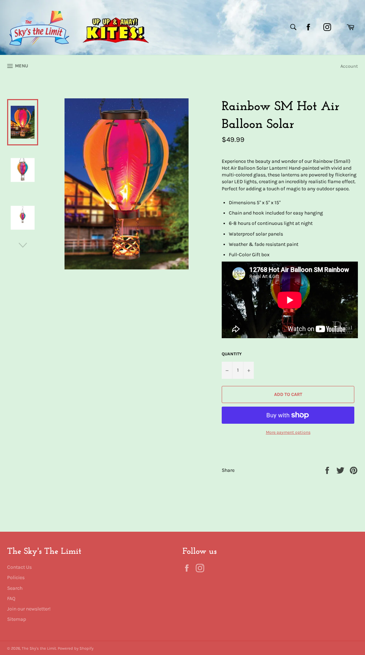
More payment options (288, 432)
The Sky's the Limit (39, 648)
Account (349, 66)
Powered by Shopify (75, 648)
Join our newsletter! (29, 609)
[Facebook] (308, 27)
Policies (16, 577)
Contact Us (19, 567)
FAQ (11, 598)
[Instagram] (327, 27)
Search (14, 588)
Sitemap (16, 619)
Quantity (232, 353)
